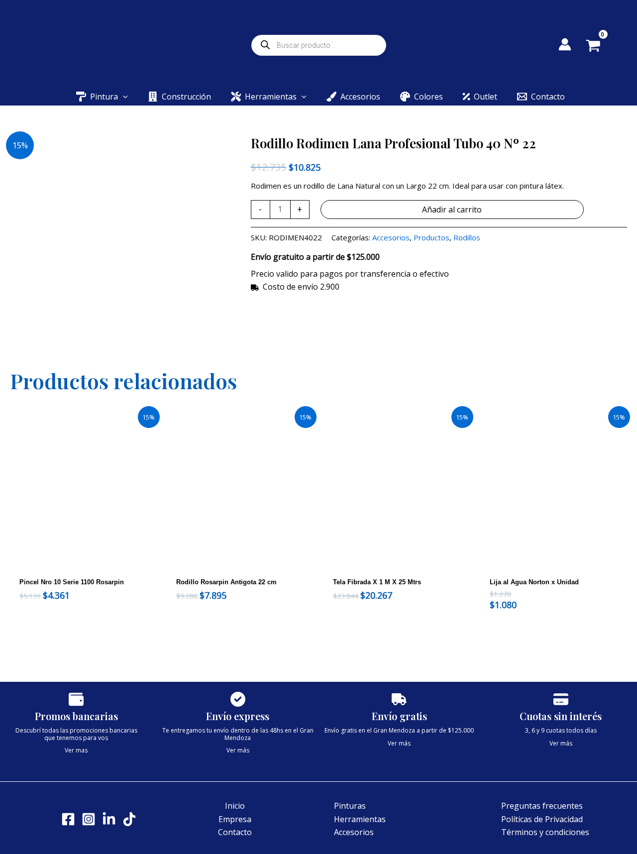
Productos (431, 237)
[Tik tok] (129, 819)
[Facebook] (68, 819)
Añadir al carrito (452, 209)
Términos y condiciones (545, 832)
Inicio (235, 805)
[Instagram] (89, 819)
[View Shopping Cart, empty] (600, 47)
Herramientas (360, 819)
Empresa (234, 819)
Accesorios (391, 237)
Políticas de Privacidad (542, 819)
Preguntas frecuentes (542, 805)
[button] (123, 96)
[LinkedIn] (109, 819)
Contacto (235, 832)
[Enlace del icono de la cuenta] (564, 44)
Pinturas (350, 805)
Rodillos (466, 237)
